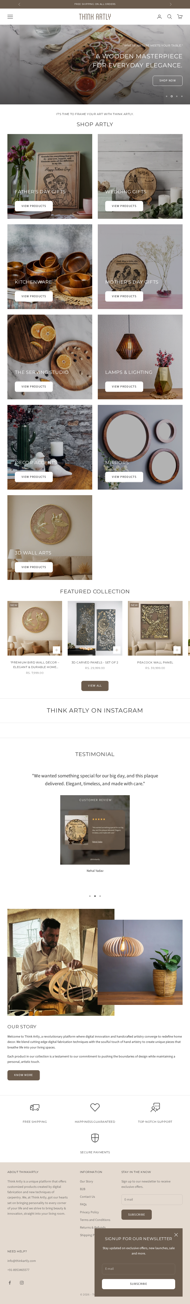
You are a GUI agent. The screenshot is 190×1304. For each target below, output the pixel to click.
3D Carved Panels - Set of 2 (95, 654)
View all (95, 677)
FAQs (83, 1196)
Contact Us (87, 1188)
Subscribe (138, 1284)
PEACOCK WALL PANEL (155, 654)
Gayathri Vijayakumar (95, 870)
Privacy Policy (89, 1203)
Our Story (86, 1173)
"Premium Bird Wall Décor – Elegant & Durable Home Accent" (34, 656)
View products (34, 198)
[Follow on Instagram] (21, 1274)
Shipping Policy (90, 1227)
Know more (23, 1067)
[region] (95, 60)
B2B (82, 1181)
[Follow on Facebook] (9, 1274)
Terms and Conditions (95, 1211)
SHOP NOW (167, 71)
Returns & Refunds (93, 1219)
